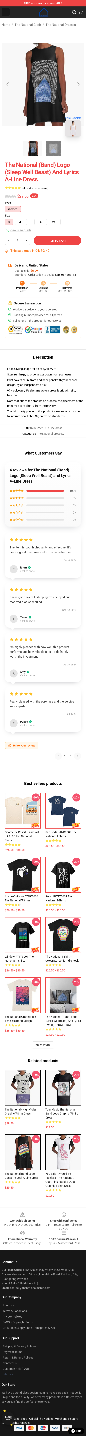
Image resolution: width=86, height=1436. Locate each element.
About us (8, 1305)
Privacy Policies (12, 1316)
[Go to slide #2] (53, 148)
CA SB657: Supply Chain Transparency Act (29, 1327)
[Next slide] (78, 84)
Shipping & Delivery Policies (19, 1346)
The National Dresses (61, 25)
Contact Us (10, 1363)
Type (8, 202)
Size (7, 215)
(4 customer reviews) (35, 188)
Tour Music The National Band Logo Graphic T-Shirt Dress (61, 1113)
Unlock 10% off (8, 1418)
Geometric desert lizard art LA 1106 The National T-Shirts (22, 836)
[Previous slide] (8, 84)
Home (6, 25)
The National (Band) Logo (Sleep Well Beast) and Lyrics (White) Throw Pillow (63, 1020)
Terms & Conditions (15, 1311)
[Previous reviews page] (58, 756)
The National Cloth (28, 25)
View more (43, 1044)
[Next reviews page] (77, 756)
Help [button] (78, 1431)
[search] (74, 12)
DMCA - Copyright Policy (18, 1322)
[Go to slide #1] (32, 148)
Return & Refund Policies (18, 1357)
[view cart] (80, 12)
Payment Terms (12, 1352)
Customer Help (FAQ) (16, 1368)
